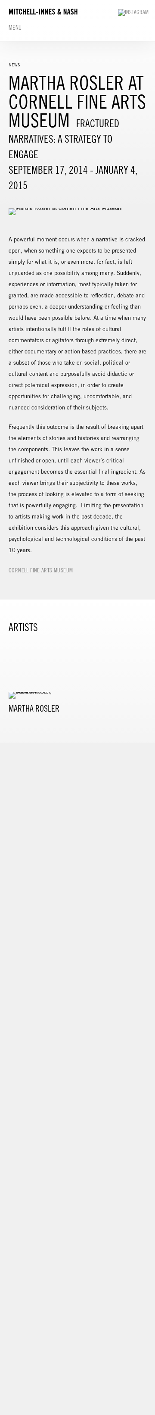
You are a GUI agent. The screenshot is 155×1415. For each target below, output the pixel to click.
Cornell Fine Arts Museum (41, 570)
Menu (15, 27)
